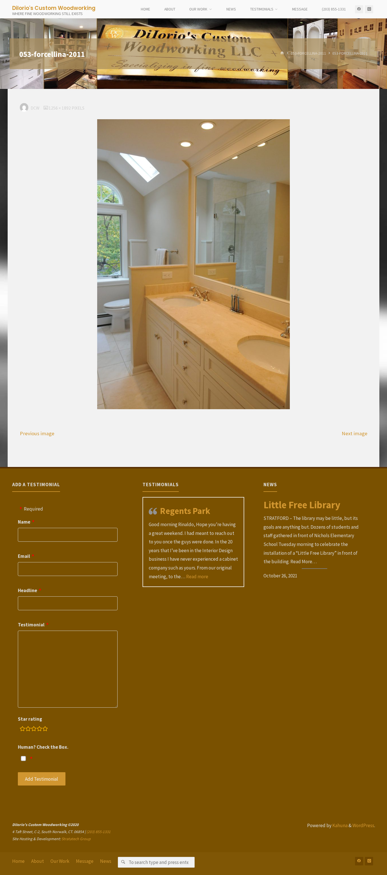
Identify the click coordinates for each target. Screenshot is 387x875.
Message (84, 861)
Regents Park (185, 510)
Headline (27, 590)
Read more (197, 576)
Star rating (30, 719)
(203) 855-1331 (98, 831)
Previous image (37, 433)
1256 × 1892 (60, 108)
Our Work (59, 861)
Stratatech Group (76, 838)
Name (24, 522)
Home (18, 861)
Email (24, 556)
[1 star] (22, 729)
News (105, 861)
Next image (354, 433)
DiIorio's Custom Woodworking (53, 8)
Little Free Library (301, 505)
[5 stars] (45, 729)
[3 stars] (34, 729)
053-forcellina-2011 (308, 53)
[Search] (123, 862)
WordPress (363, 825)
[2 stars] (28, 729)
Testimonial (31, 625)
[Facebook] (359, 9)
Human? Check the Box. (43, 747)
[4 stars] (39, 729)
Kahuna (339, 825)
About (37, 861)
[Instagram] (369, 9)
